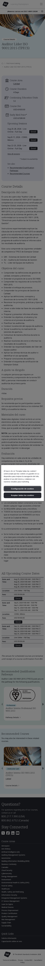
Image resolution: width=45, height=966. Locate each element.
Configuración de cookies (22, 489)
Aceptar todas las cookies (22, 495)
